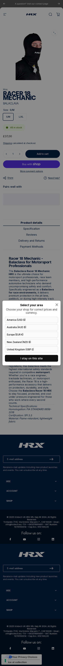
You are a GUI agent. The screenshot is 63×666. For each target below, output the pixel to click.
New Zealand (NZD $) (19, 342)
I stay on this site (31, 358)
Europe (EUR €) (15, 334)
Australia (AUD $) (16, 327)
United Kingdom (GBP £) (20, 349)
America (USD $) (16, 319)
